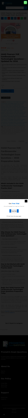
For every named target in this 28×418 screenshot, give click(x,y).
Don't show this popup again (14, 216)
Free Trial (14, 211)
